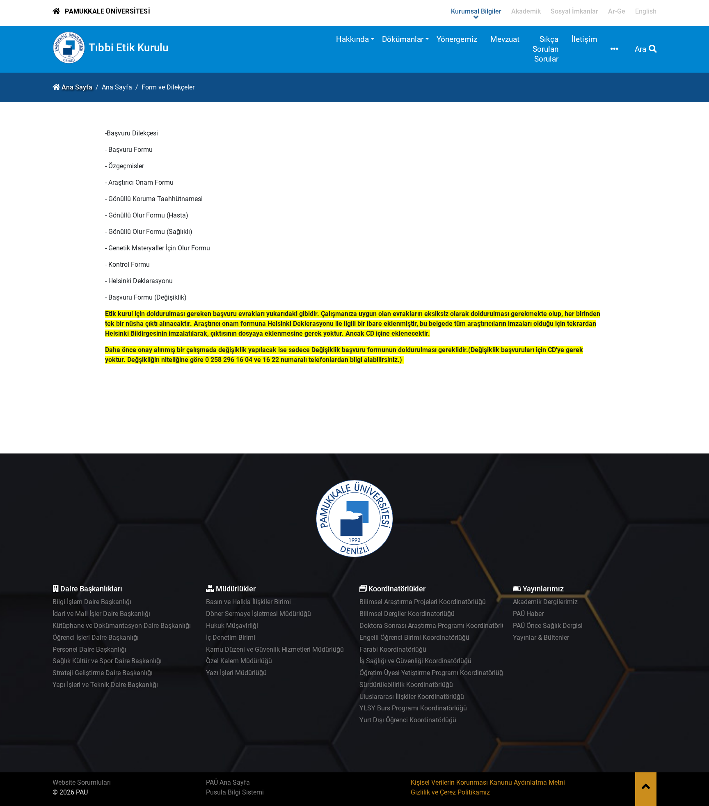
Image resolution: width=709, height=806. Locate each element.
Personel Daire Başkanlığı (89, 649)
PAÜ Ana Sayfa (228, 782)
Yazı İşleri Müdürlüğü (236, 673)
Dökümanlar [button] (402, 39)
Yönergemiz (457, 39)
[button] (614, 49)
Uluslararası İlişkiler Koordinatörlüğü (411, 697)
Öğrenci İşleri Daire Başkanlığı (96, 637)
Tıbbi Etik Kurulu (128, 47)
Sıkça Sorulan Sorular (545, 49)
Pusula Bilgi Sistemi (235, 792)
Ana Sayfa (77, 87)
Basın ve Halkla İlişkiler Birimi (248, 602)
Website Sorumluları (82, 782)
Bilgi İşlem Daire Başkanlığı (92, 602)
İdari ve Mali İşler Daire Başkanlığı (101, 614)
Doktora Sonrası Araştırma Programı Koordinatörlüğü (436, 626)
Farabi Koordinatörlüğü (392, 649)
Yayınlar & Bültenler (541, 637)
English (645, 11)
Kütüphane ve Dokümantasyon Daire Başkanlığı (122, 626)
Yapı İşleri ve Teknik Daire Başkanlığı (105, 685)
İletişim (584, 39)
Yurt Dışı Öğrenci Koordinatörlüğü (407, 720)
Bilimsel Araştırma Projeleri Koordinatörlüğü (422, 602)
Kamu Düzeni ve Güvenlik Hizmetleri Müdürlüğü (275, 649)
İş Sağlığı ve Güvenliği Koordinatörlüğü (415, 661)
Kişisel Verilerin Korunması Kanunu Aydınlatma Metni (488, 782)
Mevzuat (504, 39)
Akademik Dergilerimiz (545, 602)
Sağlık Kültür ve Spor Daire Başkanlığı (107, 661)
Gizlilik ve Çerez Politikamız (450, 792)
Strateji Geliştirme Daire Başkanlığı (103, 673)
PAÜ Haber (528, 614)
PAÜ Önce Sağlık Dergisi (548, 626)
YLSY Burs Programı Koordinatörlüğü (413, 708)
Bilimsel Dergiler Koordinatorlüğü (407, 614)
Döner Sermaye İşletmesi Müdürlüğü (258, 614)
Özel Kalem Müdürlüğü (239, 661)
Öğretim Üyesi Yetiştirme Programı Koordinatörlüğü (433, 673)
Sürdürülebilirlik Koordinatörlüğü (406, 685)
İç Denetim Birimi (230, 637)
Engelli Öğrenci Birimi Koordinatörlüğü (414, 637)
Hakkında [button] (352, 39)
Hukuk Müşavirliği (232, 626)
